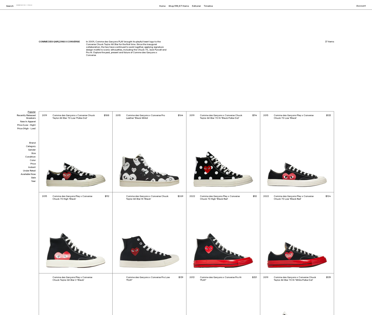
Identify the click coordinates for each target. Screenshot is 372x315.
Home (162, 6)
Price (33, 164)
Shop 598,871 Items (179, 6)
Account (361, 6)
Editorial (196, 6)
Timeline (208, 6)
